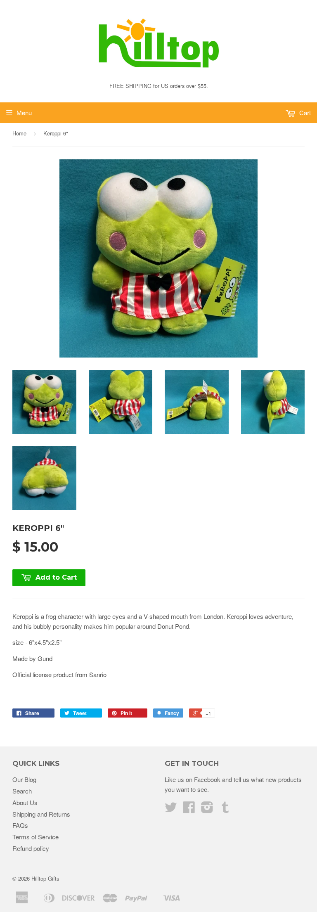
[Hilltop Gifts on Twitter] (171, 809)
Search (22, 790)
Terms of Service (35, 836)
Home (19, 133)
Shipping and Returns (41, 814)
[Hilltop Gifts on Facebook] (189, 809)
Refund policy (30, 848)
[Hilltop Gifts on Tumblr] (225, 809)
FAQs (20, 825)
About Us (25, 802)
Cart (304, 112)
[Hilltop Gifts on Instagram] (207, 809)
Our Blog (24, 779)
